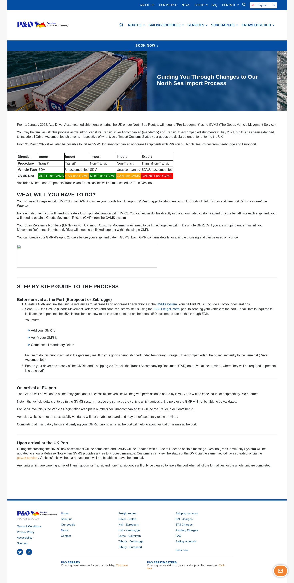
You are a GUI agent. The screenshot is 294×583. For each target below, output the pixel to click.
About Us (147, 5)
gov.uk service (27, 457)
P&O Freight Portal (166, 309)
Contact (228, 5)
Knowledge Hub (256, 25)
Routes (135, 25)
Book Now (145, 45)
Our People (168, 5)
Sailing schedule (186, 541)
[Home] (121, 25)
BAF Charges (184, 519)
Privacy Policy (25, 532)
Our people (68, 524)
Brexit (200, 5)
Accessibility (24, 537)
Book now (182, 550)
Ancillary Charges (187, 530)
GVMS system (167, 304)
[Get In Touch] (280, 571)
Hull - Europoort (128, 524)
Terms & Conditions (29, 526)
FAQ (214, 5)
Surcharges (223, 25)
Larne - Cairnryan (129, 535)
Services (196, 25)
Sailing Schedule (165, 25)
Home (65, 513)
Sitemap (22, 543)
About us (66, 519)
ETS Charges (184, 524)
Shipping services (187, 513)
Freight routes (127, 513)
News (186, 5)
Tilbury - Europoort (130, 547)
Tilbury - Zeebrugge (130, 541)
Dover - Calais (127, 519)
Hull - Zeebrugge (129, 530)
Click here (122, 565)
